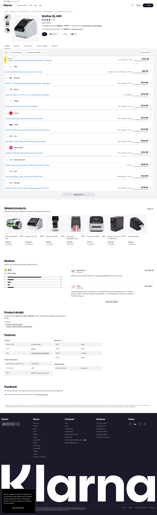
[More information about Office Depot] (6, 147)
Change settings (18, 508)
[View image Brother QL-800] (7, 18)
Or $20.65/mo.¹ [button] (29, 244)
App (35, 5)
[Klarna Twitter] (140, 424)
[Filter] (6, 52)
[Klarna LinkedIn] (135, 424)
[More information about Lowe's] (6, 124)
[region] (18, 501)
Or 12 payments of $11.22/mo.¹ (141, 60)
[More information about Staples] (6, 101)
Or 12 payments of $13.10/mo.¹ (140, 95)
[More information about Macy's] (6, 89)
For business (16, 1)
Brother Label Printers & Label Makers (19, 326)
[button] (138, 5)
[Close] (33, 491)
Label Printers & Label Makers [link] (63, 11)
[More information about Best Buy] (6, 78)
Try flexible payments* (76, 29)
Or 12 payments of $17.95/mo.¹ (140, 166)
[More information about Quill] (6, 171)
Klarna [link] (6, 11)
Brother (33, 349)
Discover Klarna (22, 5)
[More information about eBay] (6, 66)
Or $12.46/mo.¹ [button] (9, 244)
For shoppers (7, 1)
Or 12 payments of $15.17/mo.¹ (140, 142)
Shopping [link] (13, 11)
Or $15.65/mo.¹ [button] (91, 244)
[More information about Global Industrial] (6, 160)
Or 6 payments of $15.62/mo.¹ (140, 72)
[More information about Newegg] (6, 183)
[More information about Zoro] (6, 136)
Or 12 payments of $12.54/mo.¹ (140, 189)
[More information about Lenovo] (6, 113)
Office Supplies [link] (48, 11)
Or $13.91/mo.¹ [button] (111, 244)
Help (40, 5)
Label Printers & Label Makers (92, 26)
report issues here (42, 394)
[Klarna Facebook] (130, 424)
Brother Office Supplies (14, 324)
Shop (30, 5)
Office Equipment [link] (36, 11)
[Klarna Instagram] (144, 424)
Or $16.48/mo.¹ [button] (50, 244)
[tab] (7, 45)
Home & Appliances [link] (23, 11)
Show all (150, 209)
